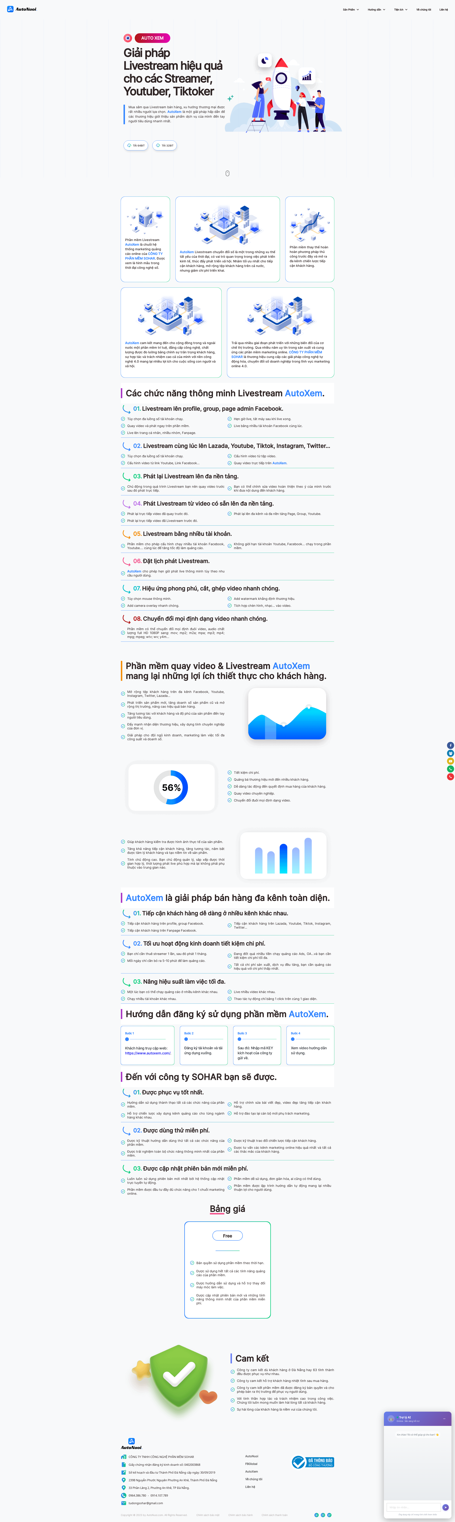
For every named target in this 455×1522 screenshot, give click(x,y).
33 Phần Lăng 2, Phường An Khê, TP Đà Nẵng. (159, 1488)
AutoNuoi (251, 1456)
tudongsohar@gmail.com (146, 1503)
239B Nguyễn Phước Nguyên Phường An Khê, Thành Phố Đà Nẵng (173, 1480)
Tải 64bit (139, 145)
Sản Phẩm (349, 9)
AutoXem (251, 1471)
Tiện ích (398, 9)
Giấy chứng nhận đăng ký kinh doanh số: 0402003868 (164, 1465)
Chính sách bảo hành (240, 1515)
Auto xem (152, 38)
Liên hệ (444, 9)
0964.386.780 (137, 1495)
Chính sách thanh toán (275, 1515)
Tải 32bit (167, 145)
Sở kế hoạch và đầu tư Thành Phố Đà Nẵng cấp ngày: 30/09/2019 (172, 1472)
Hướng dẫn (374, 9)
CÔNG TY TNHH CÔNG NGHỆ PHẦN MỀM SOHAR (161, 1457)
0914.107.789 (159, 1495)
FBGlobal (251, 1464)
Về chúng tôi (423, 9)
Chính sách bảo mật (208, 1515)
